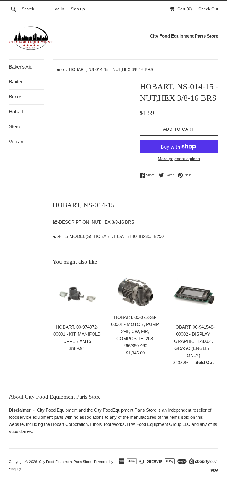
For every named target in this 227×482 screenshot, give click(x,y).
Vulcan (16, 141)
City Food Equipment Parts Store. (65, 462)
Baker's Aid (21, 66)
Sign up (78, 9)
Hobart (16, 111)
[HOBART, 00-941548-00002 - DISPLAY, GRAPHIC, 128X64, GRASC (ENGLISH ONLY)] (193, 296)
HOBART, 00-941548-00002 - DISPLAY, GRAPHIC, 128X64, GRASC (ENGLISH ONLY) (193, 341)
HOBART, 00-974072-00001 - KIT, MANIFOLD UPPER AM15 (77, 334)
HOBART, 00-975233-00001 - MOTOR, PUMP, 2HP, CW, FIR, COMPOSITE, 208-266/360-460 (135, 331)
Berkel (15, 96)
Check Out (208, 9)
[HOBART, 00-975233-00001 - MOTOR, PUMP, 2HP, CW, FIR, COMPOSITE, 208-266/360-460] (135, 291)
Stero (14, 126)
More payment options (179, 158)
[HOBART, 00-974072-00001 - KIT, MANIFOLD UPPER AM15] (77, 296)
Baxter (15, 81)
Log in (58, 9)
